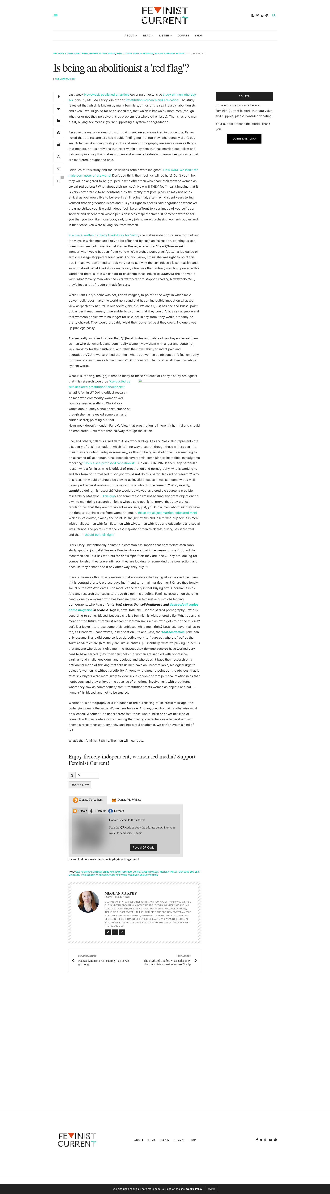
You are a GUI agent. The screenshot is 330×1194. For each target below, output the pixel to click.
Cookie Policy (194, 1188)
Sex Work (121, 875)
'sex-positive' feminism (88, 871)
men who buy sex (189, 871)
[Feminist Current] (165, 15)
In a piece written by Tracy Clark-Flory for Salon (103, 235)
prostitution (107, 875)
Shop (199, 35)
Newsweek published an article (106, 94)
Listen (164, 35)
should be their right (99, 534)
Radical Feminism (143, 53)
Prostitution (124, 53)
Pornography (90, 53)
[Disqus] (126, 1030)
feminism (127, 871)
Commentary (73, 53)
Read (146, 35)
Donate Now (80, 785)
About (129, 35)
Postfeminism (107, 53)
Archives (58, 53)
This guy (109, 496)
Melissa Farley (168, 871)
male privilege (150, 871)
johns (136, 871)
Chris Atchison (112, 871)
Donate (183, 35)
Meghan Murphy (65, 78)
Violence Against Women (169, 53)
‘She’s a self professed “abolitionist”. (110, 463)
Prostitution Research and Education (152, 100)
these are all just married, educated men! (167, 513)
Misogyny (74, 875)
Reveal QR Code (143, 847)
